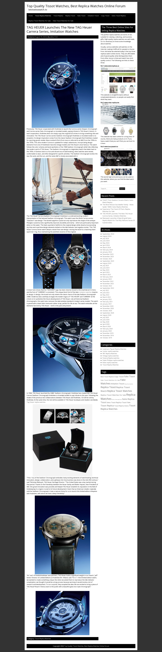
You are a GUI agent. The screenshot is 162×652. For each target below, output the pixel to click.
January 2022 (107, 299)
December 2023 (107, 254)
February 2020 (107, 329)
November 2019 (108, 335)
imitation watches (85, 292)
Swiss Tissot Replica (119, 16)
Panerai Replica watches (110, 358)
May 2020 (105, 322)
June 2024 (105, 241)
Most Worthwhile (129, 384)
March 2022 (106, 297)
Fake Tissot (81, 16)
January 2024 (107, 252)
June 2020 (105, 320)
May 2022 (105, 295)
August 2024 (106, 236)
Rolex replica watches (109, 363)
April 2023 (106, 272)
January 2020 (107, 331)
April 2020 (106, 324)
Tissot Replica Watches (43, 16)
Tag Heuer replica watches (36, 402)
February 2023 (107, 277)
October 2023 (107, 259)
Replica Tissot (70, 16)
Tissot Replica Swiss (121, 406)
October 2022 (107, 286)
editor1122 (54, 37)
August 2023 (106, 263)
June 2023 (105, 268)
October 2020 (107, 311)
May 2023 (105, 270)
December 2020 (107, 306)
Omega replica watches (110, 356)
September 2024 (108, 234)
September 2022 (108, 288)
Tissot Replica (58, 16)
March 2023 (106, 275)
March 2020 (106, 326)
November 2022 (108, 284)
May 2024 (105, 243)
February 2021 (107, 302)
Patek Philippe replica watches (113, 360)
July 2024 (105, 238)
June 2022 (105, 293)
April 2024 (106, 245)
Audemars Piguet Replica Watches (114, 349)
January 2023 (107, 279)
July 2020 (105, 317)
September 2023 (108, 261)
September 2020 (108, 313)
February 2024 (107, 250)
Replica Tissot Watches (119, 390)
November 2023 (108, 256)
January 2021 (107, 304)
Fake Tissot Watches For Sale (63, 21)
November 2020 (108, 308)
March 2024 (106, 247)
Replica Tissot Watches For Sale (39, 21)
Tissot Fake (126, 402)
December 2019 (107, 333)
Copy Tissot (105, 16)
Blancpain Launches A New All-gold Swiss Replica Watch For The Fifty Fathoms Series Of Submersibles (118, 220)
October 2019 (107, 338)
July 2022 (105, 290)
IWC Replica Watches (109, 354)
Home (30, 16)
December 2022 (107, 281)
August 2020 (106, 315)
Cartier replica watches (110, 351)
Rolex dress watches (117, 399)
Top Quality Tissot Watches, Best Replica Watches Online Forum (76, 6)
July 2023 (105, 266)
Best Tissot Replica (107, 377)
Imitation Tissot (93, 16)
